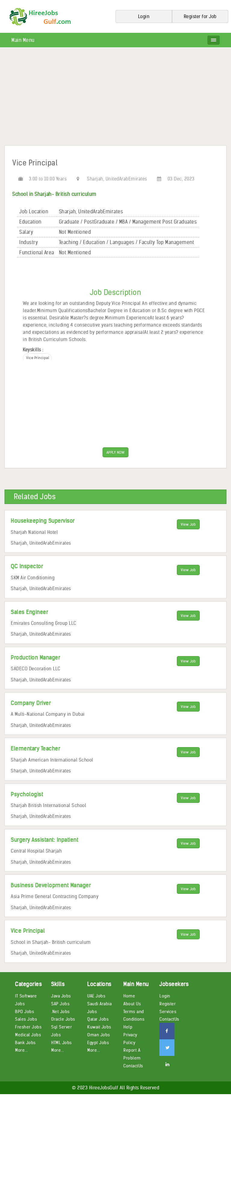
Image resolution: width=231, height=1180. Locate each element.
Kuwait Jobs (99, 1027)
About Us (132, 1003)
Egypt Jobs (98, 1042)
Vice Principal (28, 930)
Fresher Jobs (28, 1027)
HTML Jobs (61, 1042)
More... (21, 1050)
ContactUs (133, 1066)
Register (167, 1003)
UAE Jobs (96, 996)
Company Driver (31, 703)
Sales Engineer (29, 612)
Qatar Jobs (98, 1019)
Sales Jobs (26, 1019)
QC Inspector (27, 566)
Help (127, 1027)
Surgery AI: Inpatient (44, 839)
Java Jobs (61, 996)
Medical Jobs (28, 1035)
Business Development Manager (51, 885)
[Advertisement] (115, 98)
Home (129, 996)
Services (167, 1011)
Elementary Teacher (35, 748)
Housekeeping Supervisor (43, 520)
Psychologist (27, 794)
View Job (188, 524)
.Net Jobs (60, 1011)
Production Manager (35, 657)
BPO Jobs (24, 1011)
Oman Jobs (98, 1035)
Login (164, 996)
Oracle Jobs (63, 1019)
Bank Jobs (25, 1042)
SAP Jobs (60, 1003)
